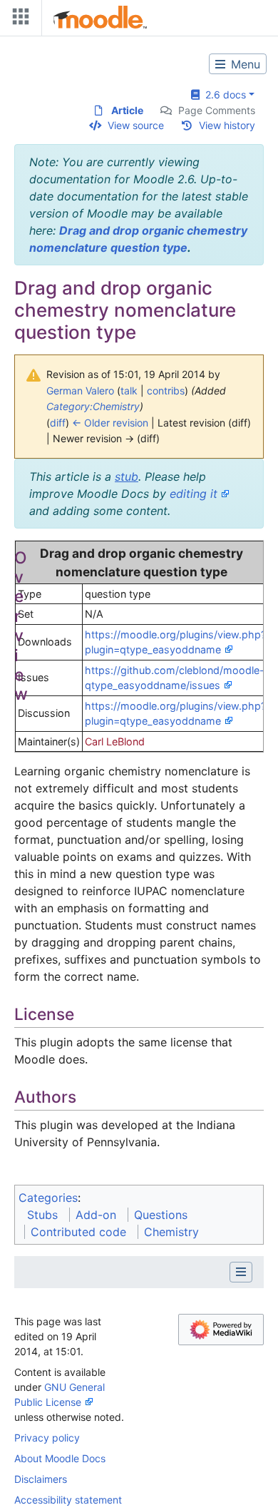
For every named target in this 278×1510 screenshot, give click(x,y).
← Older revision (110, 423)
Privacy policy (47, 1438)
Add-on (96, 1215)
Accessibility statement (68, 1500)
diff (58, 423)
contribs (166, 390)
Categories (48, 1197)
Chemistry (171, 1232)
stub (126, 476)
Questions (160, 1215)
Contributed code (78, 1232)
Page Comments (216, 110)
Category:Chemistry (93, 406)
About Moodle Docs (59, 1458)
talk (129, 390)
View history (227, 125)
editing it (193, 493)
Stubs (42, 1215)
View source (136, 125)
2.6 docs (223, 94)
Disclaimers (40, 1479)
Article (127, 110)
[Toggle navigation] (18, 20)
